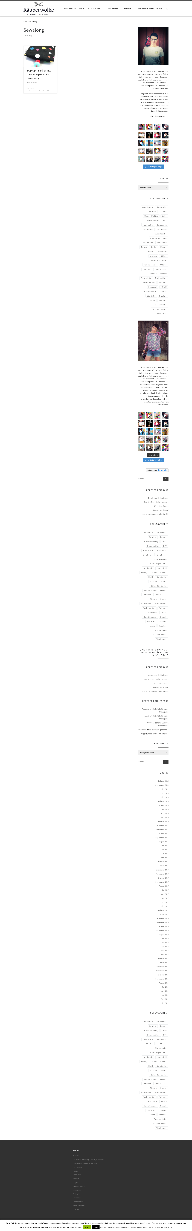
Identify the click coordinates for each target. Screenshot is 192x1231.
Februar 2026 (163, 781)
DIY (165, 220)
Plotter (163, 274)
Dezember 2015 (162, 967)
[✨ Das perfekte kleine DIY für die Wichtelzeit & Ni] (149, 127)
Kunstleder (161, 251)
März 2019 (164, 817)
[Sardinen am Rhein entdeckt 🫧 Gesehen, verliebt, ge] (157, 143)
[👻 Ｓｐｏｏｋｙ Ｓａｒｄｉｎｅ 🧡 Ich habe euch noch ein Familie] (149, 143)
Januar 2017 (163, 914)
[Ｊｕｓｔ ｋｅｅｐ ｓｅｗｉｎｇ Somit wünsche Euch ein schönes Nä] (165, 127)
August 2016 (163, 934)
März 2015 (164, 1003)
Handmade (148, 243)
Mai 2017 (165, 898)
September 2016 (161, 930)
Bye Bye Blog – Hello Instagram (156, 502)
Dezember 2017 (162, 870)
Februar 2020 (163, 801)
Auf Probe (77, 1156)
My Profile (76, 1194)
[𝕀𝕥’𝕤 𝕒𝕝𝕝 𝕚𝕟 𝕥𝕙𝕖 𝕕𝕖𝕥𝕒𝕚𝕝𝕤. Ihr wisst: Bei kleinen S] (141, 127)
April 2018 (164, 858)
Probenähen (161, 278)
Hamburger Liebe (158, 238)
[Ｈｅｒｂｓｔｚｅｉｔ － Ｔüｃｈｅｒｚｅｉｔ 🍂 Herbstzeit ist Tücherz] (165, 159)
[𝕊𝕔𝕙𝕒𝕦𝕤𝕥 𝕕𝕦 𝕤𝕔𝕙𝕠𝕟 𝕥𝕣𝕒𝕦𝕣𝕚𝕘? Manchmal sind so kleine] (141, 159)
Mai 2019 (165, 809)
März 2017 (164, 906)
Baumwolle (161, 207)
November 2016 (162, 922)
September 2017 (161, 882)
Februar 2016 (163, 958)
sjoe (145, 716)
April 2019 (164, 813)
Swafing (163, 296)
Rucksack (152, 287)
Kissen (163, 247)
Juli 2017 (165, 890)
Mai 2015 (165, 995)
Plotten (153, 274)
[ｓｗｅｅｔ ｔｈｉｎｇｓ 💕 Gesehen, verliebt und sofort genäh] (157, 151)
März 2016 (164, 954)
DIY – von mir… (78, 1167)
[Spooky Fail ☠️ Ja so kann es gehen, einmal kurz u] (141, 143)
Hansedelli (162, 243)
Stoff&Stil (151, 296)
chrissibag (150, 723)
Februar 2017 (163, 910)
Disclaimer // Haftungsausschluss (85, 1163)
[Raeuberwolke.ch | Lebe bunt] (39, 8)
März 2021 (164, 789)
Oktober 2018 (163, 833)
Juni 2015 (164, 991)
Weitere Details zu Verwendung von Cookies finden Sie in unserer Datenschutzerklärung (136, 1227)
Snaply (163, 291)
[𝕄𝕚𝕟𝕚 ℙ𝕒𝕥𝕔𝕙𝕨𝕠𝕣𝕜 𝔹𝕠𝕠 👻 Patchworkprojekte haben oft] (141, 151)
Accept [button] (87, 1227)
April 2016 (164, 950)
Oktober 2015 (163, 975)
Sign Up (76, 1209)
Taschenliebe (160, 305)
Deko (164, 216)
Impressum (77, 1175)
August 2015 (163, 983)
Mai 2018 (165, 853)
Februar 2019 (163, 821)
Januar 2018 (163, 866)
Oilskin (163, 265)
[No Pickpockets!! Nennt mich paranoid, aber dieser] (149, 159)
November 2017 (162, 874)
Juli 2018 (165, 845)
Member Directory (79, 1186)
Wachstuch (161, 314)
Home (75, 1171)
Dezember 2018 (162, 825)
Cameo (163, 211)
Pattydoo (147, 269)
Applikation (147, 207)
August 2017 (163, 886)
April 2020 (164, 793)
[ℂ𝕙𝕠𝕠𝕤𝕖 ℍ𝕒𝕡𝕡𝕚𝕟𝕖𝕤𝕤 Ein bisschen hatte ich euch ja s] (149, 151)
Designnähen (153, 220)
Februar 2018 (163, 862)
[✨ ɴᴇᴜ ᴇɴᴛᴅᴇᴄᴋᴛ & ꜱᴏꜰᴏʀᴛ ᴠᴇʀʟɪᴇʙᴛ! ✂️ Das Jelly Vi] (157, 127)
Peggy (32, 88)
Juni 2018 (164, 849)
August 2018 (163, 841)
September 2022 (161, 785)
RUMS (164, 287)
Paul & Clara (161, 269)
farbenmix (162, 225)
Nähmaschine (150, 265)
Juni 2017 (164, 894)
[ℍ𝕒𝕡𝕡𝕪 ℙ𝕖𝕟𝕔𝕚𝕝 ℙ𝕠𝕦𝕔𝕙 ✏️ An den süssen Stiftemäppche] (165, 151)
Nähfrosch (142, 729)
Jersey (144, 247)
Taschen (163, 300)
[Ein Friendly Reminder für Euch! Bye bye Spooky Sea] (141, 135)
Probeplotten (149, 282)
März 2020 (164, 797)
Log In (75, 1182)
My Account (77, 1190)
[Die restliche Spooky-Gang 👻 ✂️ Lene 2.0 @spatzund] (157, 135)
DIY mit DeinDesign (161, 506)
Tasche (152, 300)
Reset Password (79, 1205)
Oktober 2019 (163, 805)
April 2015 (164, 999)
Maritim (153, 256)
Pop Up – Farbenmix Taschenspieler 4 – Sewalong (39, 74)
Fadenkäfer (148, 225)
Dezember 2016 (162, 918)
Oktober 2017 (163, 878)
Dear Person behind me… (158, 498)
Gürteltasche (161, 234)
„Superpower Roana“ (160, 510)
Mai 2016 (165, 946)
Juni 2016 (164, 942)
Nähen (164, 256)
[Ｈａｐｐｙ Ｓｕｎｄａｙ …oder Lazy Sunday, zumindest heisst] (165, 143)
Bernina (152, 211)
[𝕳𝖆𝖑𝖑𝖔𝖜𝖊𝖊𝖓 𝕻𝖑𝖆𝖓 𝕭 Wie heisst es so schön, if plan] (149, 135)
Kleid (150, 251)
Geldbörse (162, 229)
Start (25, 21)
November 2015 (162, 971)
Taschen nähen (159, 309)
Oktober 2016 (163, 926)
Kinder (154, 247)
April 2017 (164, 902)
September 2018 (161, 837)
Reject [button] (96, 1227)
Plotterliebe (146, 278)
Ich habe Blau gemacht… (158, 729)
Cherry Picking (151, 216)
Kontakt (76, 1179)
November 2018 (162, 829)
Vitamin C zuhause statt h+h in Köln (155, 514)
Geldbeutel (148, 229)
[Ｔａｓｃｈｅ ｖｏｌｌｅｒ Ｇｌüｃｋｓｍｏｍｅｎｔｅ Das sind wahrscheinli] (157, 159)
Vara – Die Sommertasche (158, 734)
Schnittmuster (150, 291)
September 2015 (161, 979)
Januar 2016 (163, 963)
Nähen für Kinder (158, 260)
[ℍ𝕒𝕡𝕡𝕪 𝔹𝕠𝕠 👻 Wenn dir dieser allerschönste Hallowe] (165, 135)
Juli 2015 (165, 987)
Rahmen (163, 282)
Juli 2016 (165, 938)
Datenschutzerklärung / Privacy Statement (88, 1159)
